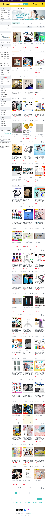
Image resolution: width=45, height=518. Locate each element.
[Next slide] (21, 37)
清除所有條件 (7, 133)
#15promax (29, 502)
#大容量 (24, 502)
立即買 (24, 23)
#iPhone (33, 502)
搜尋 (40, 499)
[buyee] (5, 37)
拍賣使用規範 (24, 515)
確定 (8, 28)
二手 (41, 23)
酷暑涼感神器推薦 (21, 19)
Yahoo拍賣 (5, 4)
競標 (32, 23)
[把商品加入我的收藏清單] (21, 51)
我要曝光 (17, 29)
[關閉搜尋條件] (16, 4)
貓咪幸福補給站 (34, 19)
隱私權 (20, 515)
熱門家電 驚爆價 (41, 19)
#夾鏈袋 (40, 502)
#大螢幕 (20, 502)
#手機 (13, 502)
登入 (31, 4)
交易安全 (29, 515)
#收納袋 (36, 502)
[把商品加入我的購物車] (32, 51)
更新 (30, 513)
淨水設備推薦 (28, 19)
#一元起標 (16, 502)
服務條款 (16, 515)
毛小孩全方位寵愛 (15, 19)
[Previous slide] (12, 37)
